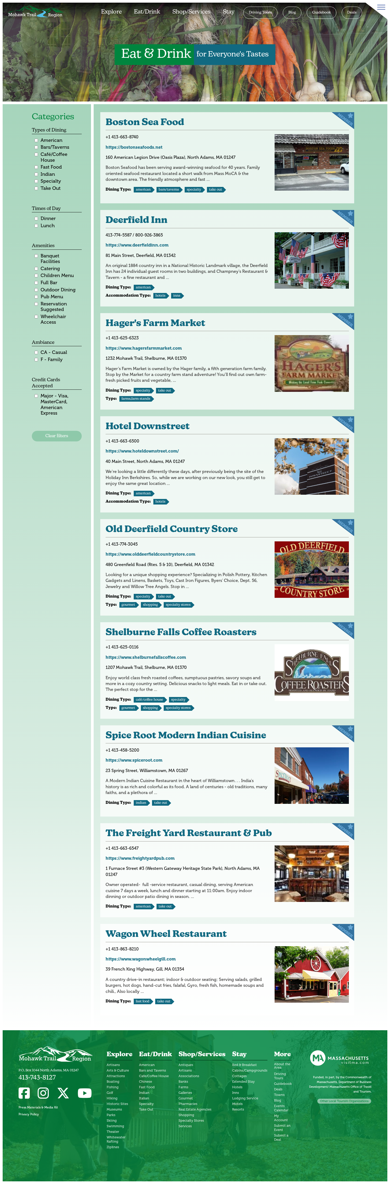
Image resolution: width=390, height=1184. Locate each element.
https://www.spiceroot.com (134, 760)
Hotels (160, 295)
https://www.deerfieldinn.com (137, 245)
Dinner (48, 218)
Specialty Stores (178, 605)
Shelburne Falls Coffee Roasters (181, 633)
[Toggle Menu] (380, 7)
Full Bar (49, 282)
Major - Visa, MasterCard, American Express (54, 404)
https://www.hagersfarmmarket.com (144, 348)
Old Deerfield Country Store (172, 529)
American (51, 140)
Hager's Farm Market (155, 323)
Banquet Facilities (50, 258)
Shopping (150, 605)
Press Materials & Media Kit (38, 1107)
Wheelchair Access (53, 319)
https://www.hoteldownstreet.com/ (142, 451)
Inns (176, 295)
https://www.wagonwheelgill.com (141, 959)
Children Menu (57, 275)
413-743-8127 (37, 1078)
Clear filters (56, 436)
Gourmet (128, 605)
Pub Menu (52, 296)
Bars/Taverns (55, 147)
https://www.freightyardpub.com (140, 858)
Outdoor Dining (58, 289)
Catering (50, 268)
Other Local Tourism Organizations (344, 1101)
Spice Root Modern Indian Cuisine (186, 736)
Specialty (51, 181)
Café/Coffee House (54, 157)
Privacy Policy (29, 1114)
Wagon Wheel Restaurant (166, 934)
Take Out (50, 188)
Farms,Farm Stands (136, 399)
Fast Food (51, 167)
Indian (48, 174)
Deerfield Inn (136, 220)
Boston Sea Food (145, 123)
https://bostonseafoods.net (134, 147)
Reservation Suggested (54, 306)
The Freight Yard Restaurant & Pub (189, 834)
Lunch (48, 225)
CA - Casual (54, 352)
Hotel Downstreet (148, 427)
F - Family (52, 359)
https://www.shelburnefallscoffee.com (146, 657)
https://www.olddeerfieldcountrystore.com (150, 554)
